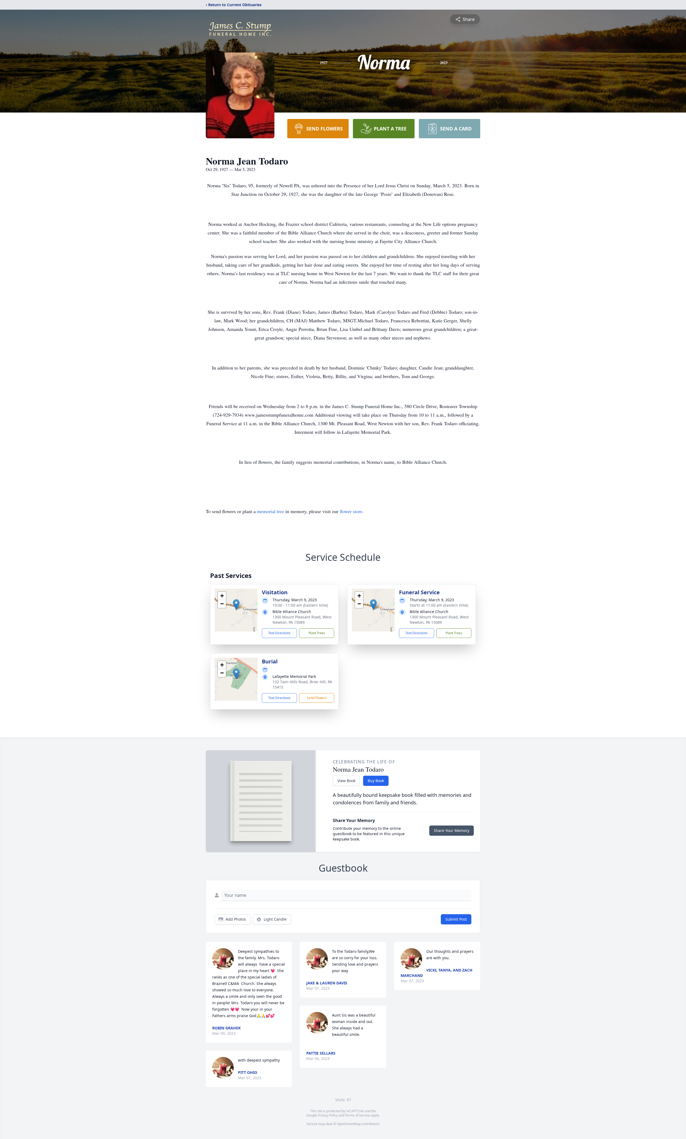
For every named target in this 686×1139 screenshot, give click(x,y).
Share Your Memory (451, 830)
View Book (346, 780)
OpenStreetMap (349, 1124)
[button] (236, 604)
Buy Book (376, 780)
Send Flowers (317, 698)
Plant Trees (316, 633)
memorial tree (270, 511)
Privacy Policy (328, 1115)
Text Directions (279, 633)
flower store (351, 511)
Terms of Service (357, 1115)
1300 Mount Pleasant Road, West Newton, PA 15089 (302, 619)
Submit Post (456, 919)
